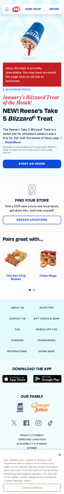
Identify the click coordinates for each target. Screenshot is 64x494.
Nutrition (47, 308)
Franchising (46, 340)
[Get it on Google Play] (47, 379)
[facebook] (26, 423)
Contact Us (17, 318)
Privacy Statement (32, 435)
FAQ (17, 329)
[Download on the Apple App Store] (15, 379)
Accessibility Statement (32, 443)
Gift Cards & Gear (47, 318)
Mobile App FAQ (46, 329)
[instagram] (39, 423)
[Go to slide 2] (34, 290)
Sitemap (32, 448)
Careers (17, 340)
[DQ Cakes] (20, 407)
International (17, 351)
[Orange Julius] (40, 407)
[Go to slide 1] (30, 290)
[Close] (60, 455)
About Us (17, 308)
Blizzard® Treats (18, 89)
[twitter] (14, 423)
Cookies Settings (32, 487)
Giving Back (46, 351)
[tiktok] (50, 423)
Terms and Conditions (32, 439)
